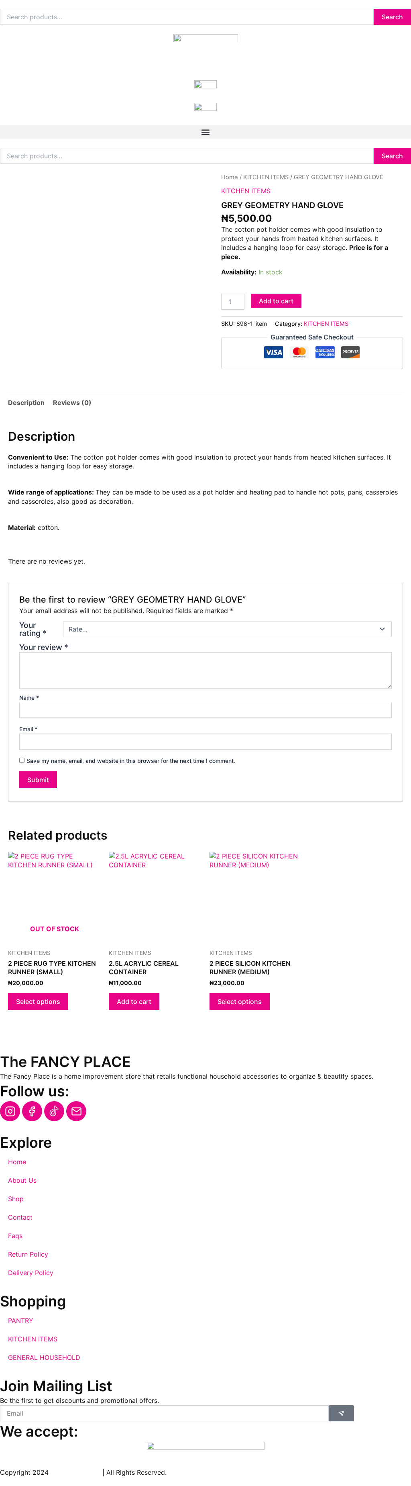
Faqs (15, 1236)
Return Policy (28, 1254)
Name (29, 697)
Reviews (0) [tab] (72, 403)
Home (229, 177)
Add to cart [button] (134, 1001)
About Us (22, 1180)
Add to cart (276, 301)
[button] (205, 132)
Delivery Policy (30, 1273)
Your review (43, 647)
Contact (20, 1217)
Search (392, 17)
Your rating (33, 629)
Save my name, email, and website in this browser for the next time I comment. (130, 760)
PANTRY (20, 1320)
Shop (16, 1199)
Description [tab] (26, 403)
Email (28, 729)
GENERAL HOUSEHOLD (44, 1357)
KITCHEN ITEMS (266, 177)
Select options (38, 1001)
